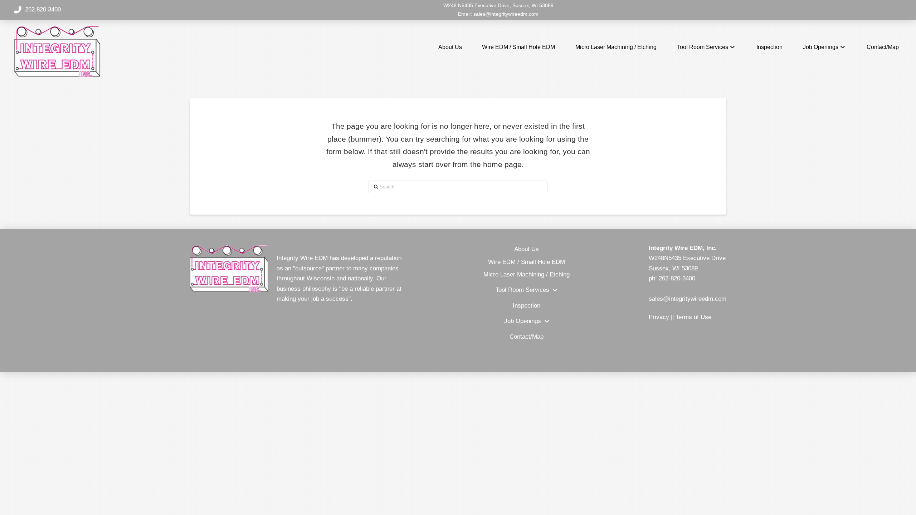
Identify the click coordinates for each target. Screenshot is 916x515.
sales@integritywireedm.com (506, 14)
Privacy (659, 317)
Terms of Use (693, 317)
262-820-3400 (677, 278)
